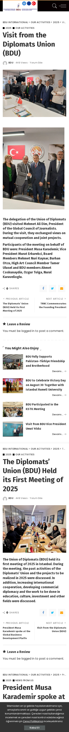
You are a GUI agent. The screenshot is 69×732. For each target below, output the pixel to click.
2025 (8, 28)
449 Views (22, 63)
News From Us (24, 680)
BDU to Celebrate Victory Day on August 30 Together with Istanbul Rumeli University (46, 385)
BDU (10, 63)
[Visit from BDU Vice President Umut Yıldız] (13, 429)
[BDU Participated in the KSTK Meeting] (13, 409)
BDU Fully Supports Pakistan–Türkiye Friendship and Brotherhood (45, 361)
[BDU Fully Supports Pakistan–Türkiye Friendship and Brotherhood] (13, 361)
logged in (27, 331)
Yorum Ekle (36, 63)
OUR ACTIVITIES (24, 28)
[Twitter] (52, 288)
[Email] (61, 288)
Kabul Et (35, 727)
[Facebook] (43, 288)
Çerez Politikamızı (33, 721)
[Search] (54, 5)
